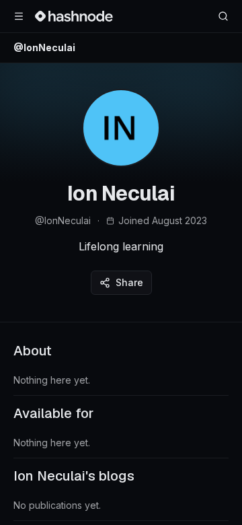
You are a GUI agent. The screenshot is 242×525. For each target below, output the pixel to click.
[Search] (223, 16)
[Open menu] (19, 16)
